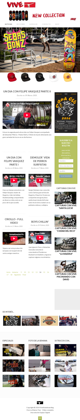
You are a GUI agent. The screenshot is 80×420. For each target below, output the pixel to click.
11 (29, 272)
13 (36, 272)
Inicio (8, 272)
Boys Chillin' (40, 221)
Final (24, 275)
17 (7, 275)
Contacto (46, 24)
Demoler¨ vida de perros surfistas (40, 161)
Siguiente (17, 275)
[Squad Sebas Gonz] (40, 50)
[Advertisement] (67, 299)
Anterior (15, 272)
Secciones (21, 24)
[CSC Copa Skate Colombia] (66, 112)
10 (25, 272)
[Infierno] (40, 77)
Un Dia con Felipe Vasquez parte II (27, 91)
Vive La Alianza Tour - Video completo (40, 410)
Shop (57, 24)
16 (48, 272)
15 (44, 272)
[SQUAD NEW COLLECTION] (40, 15)
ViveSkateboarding (47, 407)
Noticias (8, 24)
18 (11, 275)
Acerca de (33, 24)
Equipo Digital (45, 412)
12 (33, 272)
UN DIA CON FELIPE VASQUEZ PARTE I (14, 161)
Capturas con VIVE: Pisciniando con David (66, 277)
